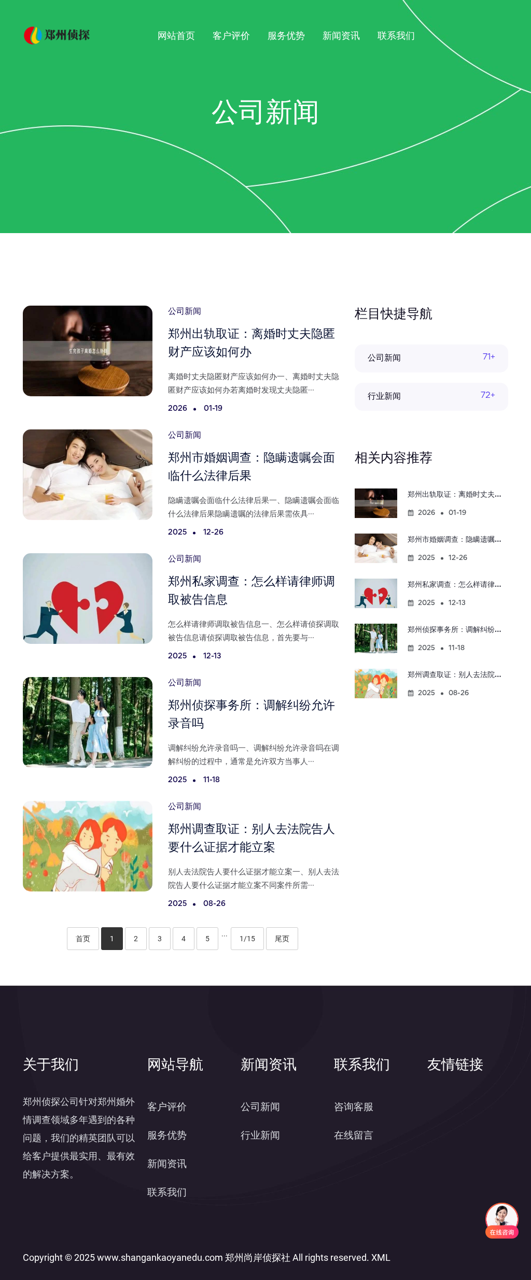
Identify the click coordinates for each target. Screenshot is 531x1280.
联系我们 (396, 35)
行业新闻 (384, 397)
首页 (83, 938)
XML (380, 1257)
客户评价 (231, 35)
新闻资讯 (341, 35)
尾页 (282, 938)
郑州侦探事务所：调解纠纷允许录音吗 (469, 630)
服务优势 (286, 35)
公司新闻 (384, 358)
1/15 (247, 938)
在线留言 (353, 1135)
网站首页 (176, 35)
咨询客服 (353, 1107)
